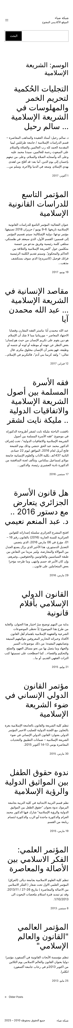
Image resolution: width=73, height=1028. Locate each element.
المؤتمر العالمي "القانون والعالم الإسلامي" (43, 936)
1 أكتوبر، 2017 (60, 175)
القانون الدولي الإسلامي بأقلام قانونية (44, 603)
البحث (13, 36)
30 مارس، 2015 (59, 753)
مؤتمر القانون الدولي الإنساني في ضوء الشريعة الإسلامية (37, 699)
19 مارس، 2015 (59, 830)
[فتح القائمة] (6, 20)
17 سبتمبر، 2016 (59, 474)
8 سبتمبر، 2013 (60, 908)
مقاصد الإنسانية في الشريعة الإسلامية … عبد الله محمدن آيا (37, 305)
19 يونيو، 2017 (60, 272)
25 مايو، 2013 (60, 980)
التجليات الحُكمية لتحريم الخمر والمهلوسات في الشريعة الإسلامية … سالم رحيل (40, 107)
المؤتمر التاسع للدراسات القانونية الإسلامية (38, 204)
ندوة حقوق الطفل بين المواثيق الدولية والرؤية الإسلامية (37, 782)
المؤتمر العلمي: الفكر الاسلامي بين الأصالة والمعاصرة (38, 859)
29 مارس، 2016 (59, 575)
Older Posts (13, 996)
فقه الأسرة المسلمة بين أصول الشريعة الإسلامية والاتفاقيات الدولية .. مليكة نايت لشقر (38, 401)
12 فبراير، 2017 (59, 363)
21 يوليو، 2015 (60, 666)
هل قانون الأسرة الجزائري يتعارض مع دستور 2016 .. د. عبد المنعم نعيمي (37, 507)
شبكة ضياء (62, 18)
